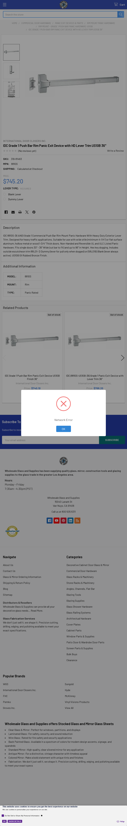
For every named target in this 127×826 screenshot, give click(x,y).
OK (63, 429)
